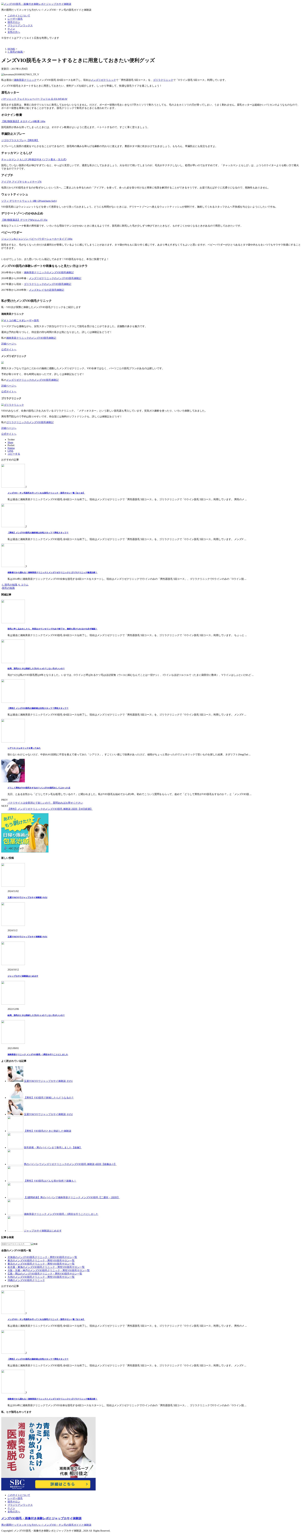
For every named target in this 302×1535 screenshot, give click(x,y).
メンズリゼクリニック (103, 80)
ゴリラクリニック (163, 80)
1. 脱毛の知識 (9, 584)
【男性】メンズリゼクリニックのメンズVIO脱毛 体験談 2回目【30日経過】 (50, 809)
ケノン (11, 28)
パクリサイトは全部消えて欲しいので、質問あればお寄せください (45, 802)
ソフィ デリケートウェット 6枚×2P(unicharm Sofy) (29, 201)
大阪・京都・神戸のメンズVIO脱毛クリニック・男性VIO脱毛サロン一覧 (49, 1270)
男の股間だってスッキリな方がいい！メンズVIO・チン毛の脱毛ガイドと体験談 (46, 1525)
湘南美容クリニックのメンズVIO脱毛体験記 (49, 272)
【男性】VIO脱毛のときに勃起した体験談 (47, 1131)
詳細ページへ (8, 343)
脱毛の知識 (8, 588)
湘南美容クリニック (25, 80)
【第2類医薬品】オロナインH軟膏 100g (23, 121)
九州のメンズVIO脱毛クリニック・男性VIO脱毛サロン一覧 (41, 1277)
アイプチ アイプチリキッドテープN (21, 181)
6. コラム (23, 584)
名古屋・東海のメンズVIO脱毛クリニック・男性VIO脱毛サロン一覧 (46, 1267)
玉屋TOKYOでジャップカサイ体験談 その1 (27, 936)
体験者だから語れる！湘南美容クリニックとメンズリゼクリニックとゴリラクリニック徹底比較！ (53, 572)
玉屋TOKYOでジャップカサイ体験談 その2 (27, 897)
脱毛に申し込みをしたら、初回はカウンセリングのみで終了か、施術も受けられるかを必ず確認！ (53, 629)
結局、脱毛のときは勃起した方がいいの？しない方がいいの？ (36, 668)
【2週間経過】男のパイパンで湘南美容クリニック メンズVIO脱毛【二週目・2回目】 (72, 1197)
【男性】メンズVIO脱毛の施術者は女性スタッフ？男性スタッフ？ (38, 532)
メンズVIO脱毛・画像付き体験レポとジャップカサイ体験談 (41, 1518)
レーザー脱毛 (15, 19)
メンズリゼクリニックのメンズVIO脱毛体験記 (55, 278)
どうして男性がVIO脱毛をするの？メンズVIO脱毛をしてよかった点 (39, 788)
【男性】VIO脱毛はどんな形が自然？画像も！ (50, 1180)
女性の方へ (14, 32)
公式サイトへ (8, 349)
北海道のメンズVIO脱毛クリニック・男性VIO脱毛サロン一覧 (42, 1257)
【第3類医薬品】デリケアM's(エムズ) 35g (24, 220)
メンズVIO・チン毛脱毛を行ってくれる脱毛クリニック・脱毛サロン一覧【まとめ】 (46, 493)
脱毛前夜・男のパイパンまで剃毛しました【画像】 (53, 1147)
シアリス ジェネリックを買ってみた (24, 748)
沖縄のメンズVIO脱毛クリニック (26, 1280)
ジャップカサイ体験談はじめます (23, 976)
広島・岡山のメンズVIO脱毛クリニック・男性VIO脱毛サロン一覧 (45, 1273)
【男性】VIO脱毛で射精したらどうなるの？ (49, 1097)
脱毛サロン (14, 22)
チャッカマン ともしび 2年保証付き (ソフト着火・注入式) (33, 159)
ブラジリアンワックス (20, 25)
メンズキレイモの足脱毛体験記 (46, 290)
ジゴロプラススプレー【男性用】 (20, 140)
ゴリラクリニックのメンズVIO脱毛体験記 (47, 284)
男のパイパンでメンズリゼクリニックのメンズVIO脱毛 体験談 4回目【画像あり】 (70, 1164)
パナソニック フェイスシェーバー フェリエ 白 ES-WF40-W (34, 99)
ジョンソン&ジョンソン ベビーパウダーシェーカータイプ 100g (36, 239)
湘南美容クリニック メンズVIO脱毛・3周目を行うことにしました (38, 1054)
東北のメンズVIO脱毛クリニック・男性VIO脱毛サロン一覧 (41, 1260)
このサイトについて (19, 15)
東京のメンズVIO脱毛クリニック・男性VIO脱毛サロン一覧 (41, 1263)
